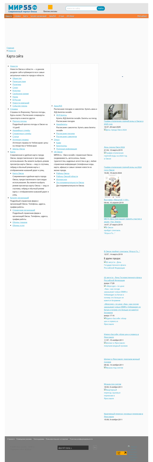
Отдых (61, 16)
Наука (15, 96)
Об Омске (70, 16)
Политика (17, 84)
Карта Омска (18, 173)
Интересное (61, 179)
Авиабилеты (61, 124)
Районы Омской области (67, 176)
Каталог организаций (38, 16)
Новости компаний (21, 102)
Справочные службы (22, 133)
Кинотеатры (61, 145)
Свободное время (21, 93)
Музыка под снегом (112, 384)
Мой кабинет (142, 16)
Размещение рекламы (24, 439)
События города (20, 105)
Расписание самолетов (66, 136)
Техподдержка (38, 439)
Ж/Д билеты (61, 115)
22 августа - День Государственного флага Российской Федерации (123, 279)
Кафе (58, 142)
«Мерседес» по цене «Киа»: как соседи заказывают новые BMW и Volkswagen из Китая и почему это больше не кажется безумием (122, 308)
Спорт (15, 87)
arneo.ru (28, 449)
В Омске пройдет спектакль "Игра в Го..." (122, 251)
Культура (16, 90)
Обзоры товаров (20, 222)
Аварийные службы (21, 130)
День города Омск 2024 (114, 147)
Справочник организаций (24, 210)
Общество (17, 78)
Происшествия (19, 81)
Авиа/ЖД (52, 16)
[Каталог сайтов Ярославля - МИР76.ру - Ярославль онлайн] (133, 452)
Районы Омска (62, 173)
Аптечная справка (21, 139)
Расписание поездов (65, 133)
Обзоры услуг (19, 225)
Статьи (16, 136)
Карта (25, 16)
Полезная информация (66, 148)
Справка (18, 16)
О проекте (11, 439)
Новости (8, 16)
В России (17, 99)
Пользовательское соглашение (57, 439)
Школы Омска (19, 148)
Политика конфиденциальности (81, 439)
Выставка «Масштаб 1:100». (116, 199)
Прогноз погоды (50, 11)
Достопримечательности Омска (70, 182)
